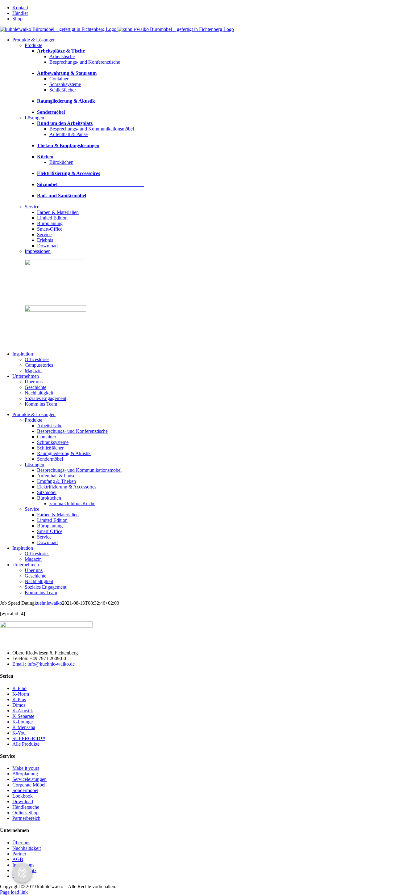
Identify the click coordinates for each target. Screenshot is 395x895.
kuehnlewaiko (48, 603)
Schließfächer (62, 89)
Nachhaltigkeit (26, 848)
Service (32, 206)
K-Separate (23, 716)
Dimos (18, 705)
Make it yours (25, 768)
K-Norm (20, 694)
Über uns (21, 842)
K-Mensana (23, 727)
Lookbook (22, 796)
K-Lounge (22, 721)
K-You (19, 732)
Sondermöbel (25, 790)
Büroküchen (61, 162)
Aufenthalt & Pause (68, 134)
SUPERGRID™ (28, 738)
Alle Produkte (26, 744)
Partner (19, 853)
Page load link (14, 892)
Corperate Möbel (28, 784)
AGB (17, 859)
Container (59, 78)
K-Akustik (22, 710)
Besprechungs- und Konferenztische (84, 62)
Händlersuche (25, 807)
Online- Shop (25, 812)
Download (22, 801)
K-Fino (19, 688)
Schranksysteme (65, 84)
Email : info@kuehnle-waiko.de (43, 664)
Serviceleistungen (29, 779)
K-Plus (19, 699)
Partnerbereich (26, 818)
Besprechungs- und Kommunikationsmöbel (91, 128)
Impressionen (38, 251)
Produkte (33, 45)
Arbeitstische (62, 56)
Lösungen (34, 117)
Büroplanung (25, 773)
